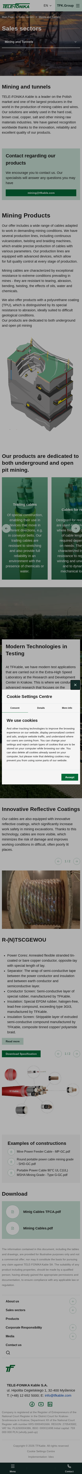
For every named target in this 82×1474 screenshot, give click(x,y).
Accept (69, 777)
